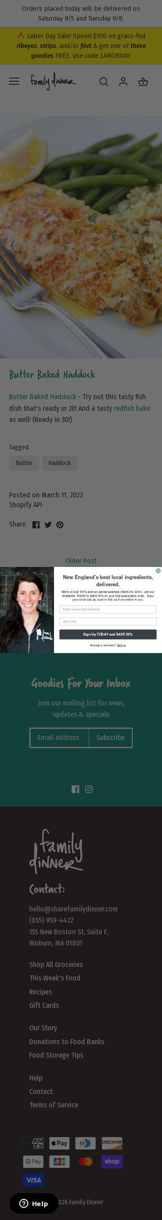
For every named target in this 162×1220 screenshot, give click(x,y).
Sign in (121, 645)
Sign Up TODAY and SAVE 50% (107, 634)
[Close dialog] (158, 571)
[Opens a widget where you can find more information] (33, 1204)
